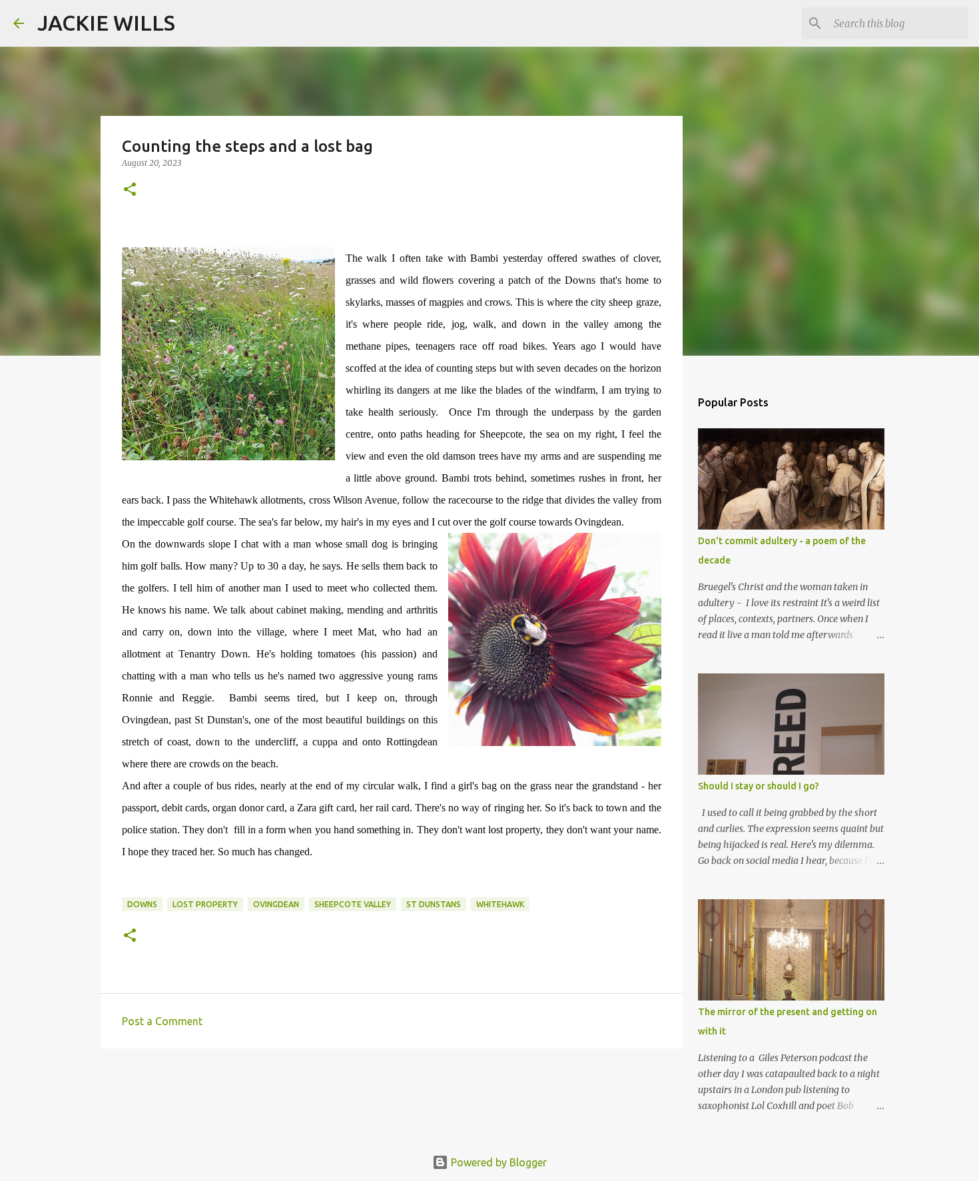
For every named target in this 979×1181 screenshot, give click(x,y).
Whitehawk (500, 904)
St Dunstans (433, 904)
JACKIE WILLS (106, 23)
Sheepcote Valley (352, 904)
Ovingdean (276, 904)
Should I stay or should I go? (758, 786)
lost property (205, 904)
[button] (130, 190)
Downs (142, 904)
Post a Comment (162, 1021)
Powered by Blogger (497, 1162)
